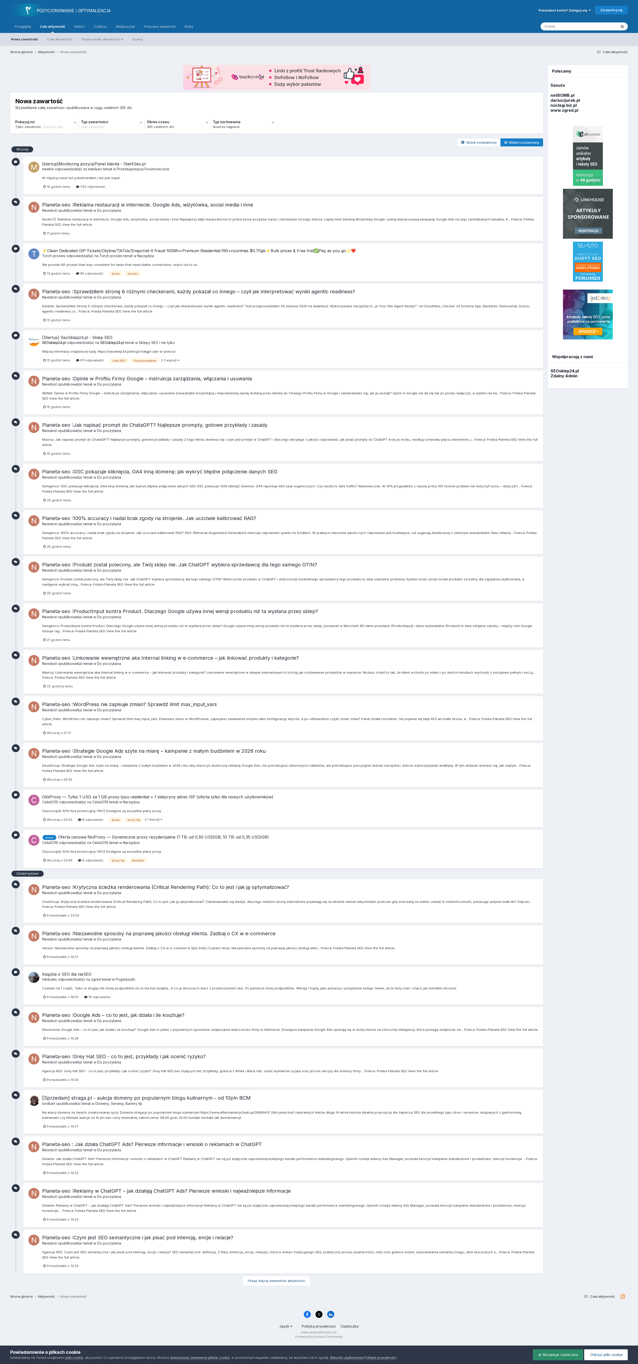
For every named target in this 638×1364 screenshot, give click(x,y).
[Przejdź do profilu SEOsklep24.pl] (33, 340)
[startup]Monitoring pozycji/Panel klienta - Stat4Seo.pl (94, 163)
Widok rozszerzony (523, 142)
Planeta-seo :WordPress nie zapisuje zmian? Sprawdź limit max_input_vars (129, 704)
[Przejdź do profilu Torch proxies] (33, 253)
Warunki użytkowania (346, 1358)
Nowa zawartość (24, 39)
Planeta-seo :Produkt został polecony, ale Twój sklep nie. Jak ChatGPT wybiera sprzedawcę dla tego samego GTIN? (179, 565)
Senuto (558, 85)
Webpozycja (125, 26)
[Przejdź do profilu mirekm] (33, 167)
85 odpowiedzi (91, 273)
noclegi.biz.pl (564, 105)
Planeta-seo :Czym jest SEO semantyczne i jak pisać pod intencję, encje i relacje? (137, 1238)
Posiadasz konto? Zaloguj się (564, 10)
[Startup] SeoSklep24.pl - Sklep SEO (77, 337)
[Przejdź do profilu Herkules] (33, 977)
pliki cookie (74, 1358)
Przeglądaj (23, 26)
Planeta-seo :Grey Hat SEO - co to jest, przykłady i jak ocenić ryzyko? (124, 1056)
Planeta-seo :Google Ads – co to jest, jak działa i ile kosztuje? (113, 1015)
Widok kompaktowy (480, 142)
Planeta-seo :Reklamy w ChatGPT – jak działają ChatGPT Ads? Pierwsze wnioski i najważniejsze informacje (166, 1191)
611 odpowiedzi (91, 360)
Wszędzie (602, 26)
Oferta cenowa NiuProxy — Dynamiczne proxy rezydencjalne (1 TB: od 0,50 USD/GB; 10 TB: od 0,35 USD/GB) (163, 837)
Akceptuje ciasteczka (560, 1355)
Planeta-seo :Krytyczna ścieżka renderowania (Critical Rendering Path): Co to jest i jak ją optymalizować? (165, 887)
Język (284, 1326)
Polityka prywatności (319, 1326)
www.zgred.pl (564, 110)
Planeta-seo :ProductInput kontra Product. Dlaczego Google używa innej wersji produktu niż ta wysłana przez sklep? (180, 611)
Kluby (189, 26)
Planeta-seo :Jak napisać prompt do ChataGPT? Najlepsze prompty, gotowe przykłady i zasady (154, 425)
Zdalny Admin (564, 375)
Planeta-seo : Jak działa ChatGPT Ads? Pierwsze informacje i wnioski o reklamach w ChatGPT (152, 1144)
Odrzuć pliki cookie (606, 1355)
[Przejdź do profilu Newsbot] (33, 207)
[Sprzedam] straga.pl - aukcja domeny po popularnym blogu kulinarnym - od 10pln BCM (146, 1098)
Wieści (79, 26)
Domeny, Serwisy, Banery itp (118, 1103)
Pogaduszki (125, 979)
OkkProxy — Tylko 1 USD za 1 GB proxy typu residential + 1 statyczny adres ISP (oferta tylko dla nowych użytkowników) (157, 796)
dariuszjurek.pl (565, 100)
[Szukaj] (622, 26)
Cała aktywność (52, 26)
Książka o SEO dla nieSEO (66, 974)
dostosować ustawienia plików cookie (200, 1358)
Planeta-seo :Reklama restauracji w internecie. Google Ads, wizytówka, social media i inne (147, 205)
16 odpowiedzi (99, 997)
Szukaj (137, 39)
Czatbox (100, 26)
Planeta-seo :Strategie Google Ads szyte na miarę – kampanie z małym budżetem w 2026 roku (154, 751)
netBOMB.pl (562, 95)
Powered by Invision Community (319, 1337)
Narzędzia (145, 256)
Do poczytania (109, 210)
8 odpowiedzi (92, 820)
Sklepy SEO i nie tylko (157, 342)
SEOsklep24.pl (565, 370)
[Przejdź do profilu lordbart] (33, 1100)
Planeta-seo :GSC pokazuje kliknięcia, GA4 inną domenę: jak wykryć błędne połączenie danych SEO (159, 472)
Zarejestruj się (611, 10)
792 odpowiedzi (92, 187)
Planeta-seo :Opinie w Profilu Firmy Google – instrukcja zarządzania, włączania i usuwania (147, 379)
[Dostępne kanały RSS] (623, 1296)
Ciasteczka (349, 1326)
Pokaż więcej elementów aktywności (276, 1281)
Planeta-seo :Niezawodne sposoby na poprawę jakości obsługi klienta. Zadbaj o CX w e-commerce (159, 934)
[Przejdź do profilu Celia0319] (33, 800)
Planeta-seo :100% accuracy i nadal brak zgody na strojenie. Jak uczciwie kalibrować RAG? (149, 518)
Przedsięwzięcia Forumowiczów (143, 169)
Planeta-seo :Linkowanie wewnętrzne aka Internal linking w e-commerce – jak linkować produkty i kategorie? (171, 658)
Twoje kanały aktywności (101, 39)
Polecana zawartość (160, 26)
